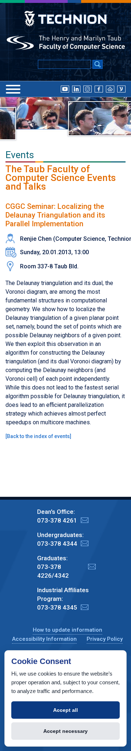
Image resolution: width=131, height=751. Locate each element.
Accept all (65, 710)
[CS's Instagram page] (87, 88)
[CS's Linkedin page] (76, 88)
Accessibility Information (44, 639)
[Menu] (13, 89)
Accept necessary (65, 731)
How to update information (67, 630)
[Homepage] (110, 88)
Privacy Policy (105, 639)
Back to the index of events (38, 436)
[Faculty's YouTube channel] (65, 88)
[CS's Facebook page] (99, 88)
